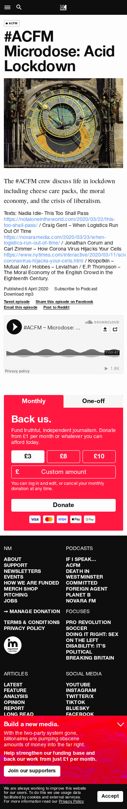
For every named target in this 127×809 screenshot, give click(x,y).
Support (16, 565)
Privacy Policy (24, 628)
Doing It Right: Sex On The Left (92, 637)
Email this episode (20, 307)
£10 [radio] (99, 456)
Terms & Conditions (32, 622)
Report (14, 708)
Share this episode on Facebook (64, 301)
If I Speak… (81, 559)
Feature (15, 690)
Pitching (16, 595)
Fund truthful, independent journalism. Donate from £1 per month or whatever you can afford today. (63, 436)
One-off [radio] (93, 400)
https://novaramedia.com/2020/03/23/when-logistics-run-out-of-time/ (55, 240)
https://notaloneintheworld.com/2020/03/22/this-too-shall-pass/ (59, 222)
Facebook (80, 714)
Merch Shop (21, 589)
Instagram (81, 690)
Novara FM (81, 601)
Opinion (14, 702)
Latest (13, 684)
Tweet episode (17, 301)
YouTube (78, 684)
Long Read (19, 714)
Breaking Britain (90, 658)
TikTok (75, 702)
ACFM (73, 565)
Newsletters (22, 571)
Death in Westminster (84, 574)
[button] (9, 7)
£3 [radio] (27, 456)
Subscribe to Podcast (75, 288)
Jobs (11, 601)
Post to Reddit (56, 307)
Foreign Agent (87, 589)
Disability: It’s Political (85, 649)
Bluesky (77, 708)
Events (14, 577)
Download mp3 (19, 294)
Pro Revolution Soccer (88, 625)
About (13, 559)
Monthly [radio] (34, 400)
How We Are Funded (31, 583)
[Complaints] (13, 645)
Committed (81, 583)
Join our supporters (32, 770)
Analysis (16, 696)
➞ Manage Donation (32, 611)
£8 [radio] (63, 456)
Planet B (78, 595)
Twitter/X (79, 696)
